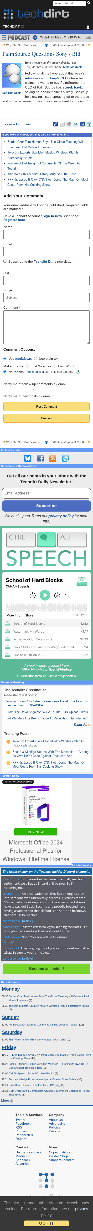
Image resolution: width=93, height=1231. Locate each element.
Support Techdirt (61, 1160)
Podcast (22, 1131)
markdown (23, 358)
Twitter (21, 1120)
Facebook (23, 1123)
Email (7, 244)
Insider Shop (58, 1156)
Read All (82, 725)
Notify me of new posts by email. (27, 396)
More (5, 1100)
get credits (34, 371)
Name (7, 227)
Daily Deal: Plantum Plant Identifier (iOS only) (35, 1085)
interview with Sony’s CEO (46, 78)
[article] (27, 921)
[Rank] (8, 742)
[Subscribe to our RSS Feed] (52, 458)
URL (6, 273)
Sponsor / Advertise (23, 1162)
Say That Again (11, 92)
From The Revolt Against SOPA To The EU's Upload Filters (47, 712)
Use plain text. (49, 358)
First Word (38, 366)
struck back (72, 87)
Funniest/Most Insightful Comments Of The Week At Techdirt (44, 1024)
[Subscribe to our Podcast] (65, 458)
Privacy (54, 1131)
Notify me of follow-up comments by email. (35, 384)
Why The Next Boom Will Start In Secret (31, 45)
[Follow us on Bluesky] (27, 458)
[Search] (89, 3)
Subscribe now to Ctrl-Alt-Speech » (46, 676)
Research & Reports (24, 1137)
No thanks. (16, 372)
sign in (49, 371)
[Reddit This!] (69, 124)
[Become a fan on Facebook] (40, 458)
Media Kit (23, 1156)
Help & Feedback (28, 1152)
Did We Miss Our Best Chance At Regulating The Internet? (47, 718)
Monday (11, 989)
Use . (20, 358)
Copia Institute (60, 1152)
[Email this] (62, 124)
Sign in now (52, 216)
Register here (14, 220)
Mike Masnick (72, 67)
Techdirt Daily (45, 261)
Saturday (12, 1032)
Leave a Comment (16, 124)
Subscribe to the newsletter (40, 261)
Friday (9, 1047)
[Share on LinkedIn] (89, 124)
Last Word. (66, 366)
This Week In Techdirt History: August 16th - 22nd (41, 174)
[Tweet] (75, 124)
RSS (19, 1127)
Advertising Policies (57, 1125)
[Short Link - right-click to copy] (55, 124)
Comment (11, 307)
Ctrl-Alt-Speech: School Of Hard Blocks (32, 1073)
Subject (9, 290)
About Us (56, 1120)
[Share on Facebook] (82, 124)
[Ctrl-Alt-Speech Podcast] (46, 549)
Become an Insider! (46, 969)
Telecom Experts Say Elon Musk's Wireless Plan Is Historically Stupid (49, 1005)
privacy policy (61, 516)
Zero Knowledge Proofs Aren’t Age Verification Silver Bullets (43, 1079)
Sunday (10, 1017)
